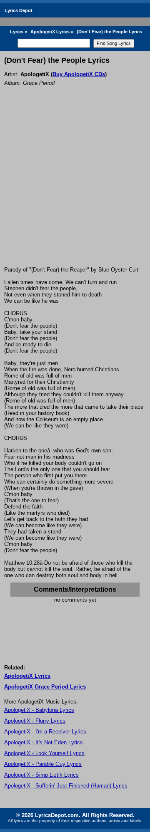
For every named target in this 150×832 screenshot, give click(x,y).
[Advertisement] (75, 187)
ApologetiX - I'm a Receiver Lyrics (45, 731)
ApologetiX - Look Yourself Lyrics (44, 753)
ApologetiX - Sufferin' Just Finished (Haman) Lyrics (66, 786)
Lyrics (16, 31)
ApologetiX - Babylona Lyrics (39, 710)
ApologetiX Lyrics (50, 31)
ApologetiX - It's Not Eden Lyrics (43, 742)
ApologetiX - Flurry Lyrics (34, 721)
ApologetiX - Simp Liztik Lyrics (41, 775)
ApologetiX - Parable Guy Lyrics (43, 764)
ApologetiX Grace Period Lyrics (45, 687)
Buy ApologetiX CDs (78, 74)
